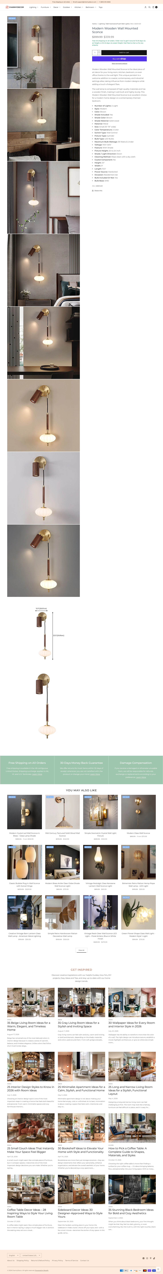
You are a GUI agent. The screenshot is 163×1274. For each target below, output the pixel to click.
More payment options (119, 63)
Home (94, 24)
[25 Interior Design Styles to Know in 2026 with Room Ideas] (31, 1066)
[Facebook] (144, 1258)
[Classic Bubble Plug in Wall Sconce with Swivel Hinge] (24, 862)
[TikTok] (154, 1258)
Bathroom (90, 7)
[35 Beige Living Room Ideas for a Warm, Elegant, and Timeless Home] (31, 1002)
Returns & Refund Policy (40, 1261)
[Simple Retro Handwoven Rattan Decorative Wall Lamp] (62, 912)
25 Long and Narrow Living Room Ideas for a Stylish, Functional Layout (130, 1090)
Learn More (37, 774)
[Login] (145, 7)
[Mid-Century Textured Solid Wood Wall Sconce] (62, 812)
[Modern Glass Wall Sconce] (138, 812)
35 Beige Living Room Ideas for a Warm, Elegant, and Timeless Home (28, 1026)
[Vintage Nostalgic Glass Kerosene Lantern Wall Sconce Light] (100, 862)
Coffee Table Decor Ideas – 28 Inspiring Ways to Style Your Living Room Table (30, 1213)
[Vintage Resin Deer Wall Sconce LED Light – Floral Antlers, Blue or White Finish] (100, 912)
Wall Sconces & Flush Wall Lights (117, 24)
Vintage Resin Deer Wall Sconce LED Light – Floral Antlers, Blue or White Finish (100, 936)
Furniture (45, 7)
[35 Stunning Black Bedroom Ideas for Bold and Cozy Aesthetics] (132, 1189)
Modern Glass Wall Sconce (138, 833)
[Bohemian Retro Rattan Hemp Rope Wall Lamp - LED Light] (138, 862)
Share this (98, 190)
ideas (9, 1019)
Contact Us (84, 1261)
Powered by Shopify (41, 1270)
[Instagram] (147, 1258)
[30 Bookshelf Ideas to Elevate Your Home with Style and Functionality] (81, 1128)
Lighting (32, 7)
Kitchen (78, 7)
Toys (100, 7)
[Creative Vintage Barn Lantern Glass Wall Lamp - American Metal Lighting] (24, 912)
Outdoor (66, 7)
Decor (55, 7)
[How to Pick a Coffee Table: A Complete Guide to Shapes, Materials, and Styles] (132, 1128)
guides (111, 1145)
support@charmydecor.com (86, 2)
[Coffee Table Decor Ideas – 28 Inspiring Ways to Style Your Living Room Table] (31, 1189)
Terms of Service (71, 1261)
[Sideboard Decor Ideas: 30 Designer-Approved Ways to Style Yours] (81, 1189)
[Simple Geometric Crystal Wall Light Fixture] (100, 812)
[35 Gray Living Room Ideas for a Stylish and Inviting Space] (81, 1002)
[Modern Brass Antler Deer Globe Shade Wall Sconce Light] (62, 862)
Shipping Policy (23, 1261)
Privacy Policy (57, 1261)
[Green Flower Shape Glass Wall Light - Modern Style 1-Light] (138, 912)
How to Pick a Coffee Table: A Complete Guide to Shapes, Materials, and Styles (127, 1152)
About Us (10, 1261)
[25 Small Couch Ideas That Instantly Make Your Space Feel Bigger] (31, 1128)
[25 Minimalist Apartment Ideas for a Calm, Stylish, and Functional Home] (81, 1066)
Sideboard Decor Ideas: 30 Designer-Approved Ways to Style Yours (80, 1213)
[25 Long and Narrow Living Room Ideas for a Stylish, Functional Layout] (132, 1066)
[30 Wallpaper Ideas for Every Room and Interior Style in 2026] (132, 1002)
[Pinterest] (151, 1258)
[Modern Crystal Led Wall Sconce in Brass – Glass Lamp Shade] (24, 812)
